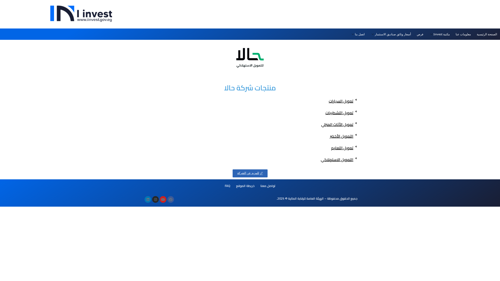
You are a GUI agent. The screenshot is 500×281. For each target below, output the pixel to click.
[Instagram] (155, 199)
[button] (250, 101)
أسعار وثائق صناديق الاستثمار (393, 34)
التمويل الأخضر (341, 136)
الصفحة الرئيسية (487, 34)
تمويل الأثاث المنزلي (337, 124)
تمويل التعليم (342, 147)
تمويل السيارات (341, 101)
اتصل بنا (360, 34)
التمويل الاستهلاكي (337, 159)
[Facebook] (170, 199)
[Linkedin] (148, 199)
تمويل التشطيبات (339, 112)
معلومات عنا (463, 34)
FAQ (227, 186)
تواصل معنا (267, 186)
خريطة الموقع (245, 186)
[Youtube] (163, 199)
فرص (420, 34)
